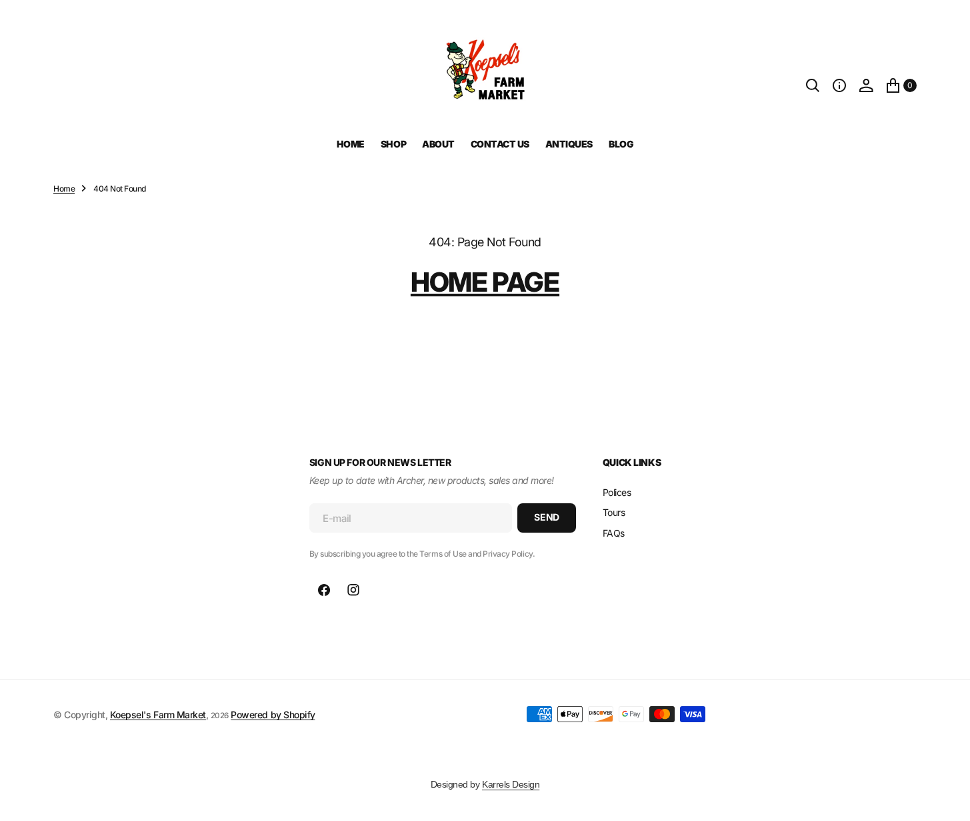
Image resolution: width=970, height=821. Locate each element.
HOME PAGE (485, 282)
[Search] (812, 85)
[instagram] (353, 590)
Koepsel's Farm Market (158, 714)
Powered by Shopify (273, 714)
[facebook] (324, 590)
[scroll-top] (947, 798)
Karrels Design (510, 784)
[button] (839, 85)
